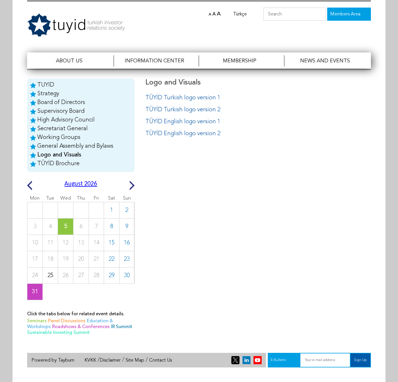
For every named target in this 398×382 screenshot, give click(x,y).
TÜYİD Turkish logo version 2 (182, 110)
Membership (239, 61)
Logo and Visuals (59, 155)
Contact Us (160, 360)
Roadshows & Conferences (81, 327)
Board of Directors (61, 102)
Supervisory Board (60, 111)
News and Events (325, 61)
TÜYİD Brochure (58, 164)
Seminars (37, 321)
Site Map (135, 360)
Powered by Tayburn (52, 360)
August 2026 (80, 184)
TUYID (45, 85)
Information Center (154, 61)
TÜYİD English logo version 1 (182, 122)
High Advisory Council (66, 120)
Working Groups (58, 137)
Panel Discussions (66, 321)
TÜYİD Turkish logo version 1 (182, 98)
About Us (69, 61)
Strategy (48, 94)
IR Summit (121, 327)
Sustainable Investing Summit (58, 332)
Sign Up (360, 360)
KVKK (90, 360)
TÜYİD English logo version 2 (182, 134)
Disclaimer (110, 360)
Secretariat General (62, 129)
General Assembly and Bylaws (75, 146)
